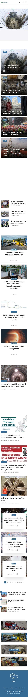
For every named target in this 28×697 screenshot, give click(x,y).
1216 (18, 582)
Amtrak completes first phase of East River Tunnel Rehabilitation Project (14, 520)
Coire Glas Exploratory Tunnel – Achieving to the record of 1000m (14, 317)
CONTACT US (17, 693)
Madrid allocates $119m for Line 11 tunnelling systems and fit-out (13, 385)
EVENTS (21, 691)
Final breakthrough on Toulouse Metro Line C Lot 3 (13, 66)
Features (14, 249)
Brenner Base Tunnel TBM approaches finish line (11, 91)
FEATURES (15, 691)
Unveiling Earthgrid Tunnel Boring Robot (14, 347)
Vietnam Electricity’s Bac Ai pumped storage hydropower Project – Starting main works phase (18, 222)
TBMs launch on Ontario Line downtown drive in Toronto (12, 112)
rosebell (8, 70)
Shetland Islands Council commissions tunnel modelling (12, 436)
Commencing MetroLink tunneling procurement (18, 212)
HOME (6, 691)
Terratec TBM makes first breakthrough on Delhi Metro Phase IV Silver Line (16, 609)
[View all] (14, 625)
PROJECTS (10, 693)
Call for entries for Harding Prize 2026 (12, 499)
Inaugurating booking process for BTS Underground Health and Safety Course (13, 467)
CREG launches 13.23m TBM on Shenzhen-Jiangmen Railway (17, 593)
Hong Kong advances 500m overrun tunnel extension (12, 133)
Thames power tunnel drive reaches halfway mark (14, 568)
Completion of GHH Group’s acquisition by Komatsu (14, 253)
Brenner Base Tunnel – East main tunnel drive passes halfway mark (17, 203)
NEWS (10, 691)
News (5, 51)
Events (4, 381)
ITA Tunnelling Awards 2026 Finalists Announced (16, 601)
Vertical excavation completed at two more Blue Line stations (14, 544)
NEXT (20, 582)
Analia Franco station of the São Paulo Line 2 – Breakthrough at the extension (14, 285)
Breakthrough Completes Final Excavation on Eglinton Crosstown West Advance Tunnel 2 (13, 152)
